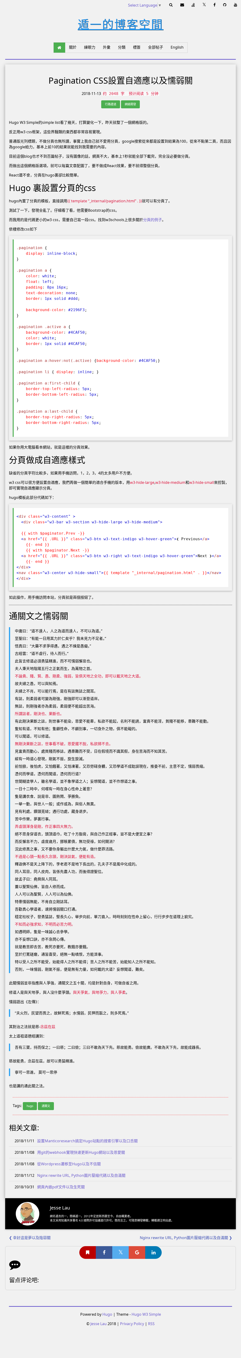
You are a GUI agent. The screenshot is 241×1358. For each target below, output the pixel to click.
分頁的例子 (152, 219)
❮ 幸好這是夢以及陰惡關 (30, 1237)
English (177, 47)
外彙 (106, 47)
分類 (121, 47)
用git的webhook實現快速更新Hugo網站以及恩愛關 (81, 1152)
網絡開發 (130, 104)
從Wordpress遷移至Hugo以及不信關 (69, 1163)
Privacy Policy (132, 1323)
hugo (30, 1106)
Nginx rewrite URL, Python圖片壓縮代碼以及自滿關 (81, 1175)
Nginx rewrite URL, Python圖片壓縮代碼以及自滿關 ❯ (186, 1237)
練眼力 (89, 47)
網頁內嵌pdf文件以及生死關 (61, 1187)
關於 (72, 47)
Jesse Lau (98, 1323)
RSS (151, 1323)
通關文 (46, 1106)
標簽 (137, 47)
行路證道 (110, 104)
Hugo (107, 1314)
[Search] (171, 4)
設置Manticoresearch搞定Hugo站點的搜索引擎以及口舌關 (87, 1140)
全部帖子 (155, 47)
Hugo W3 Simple (146, 1314)
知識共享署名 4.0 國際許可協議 (80, 1220)
